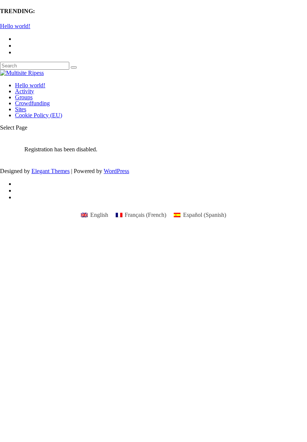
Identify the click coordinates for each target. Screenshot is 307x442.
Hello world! (15, 26)
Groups (24, 97)
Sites (20, 109)
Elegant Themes (50, 171)
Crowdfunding (32, 103)
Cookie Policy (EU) (38, 115)
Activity (24, 91)
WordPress (116, 171)
